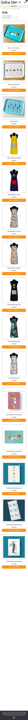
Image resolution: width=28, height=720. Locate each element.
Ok (14, 717)
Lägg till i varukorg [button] (14, 53)
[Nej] (26, 715)
